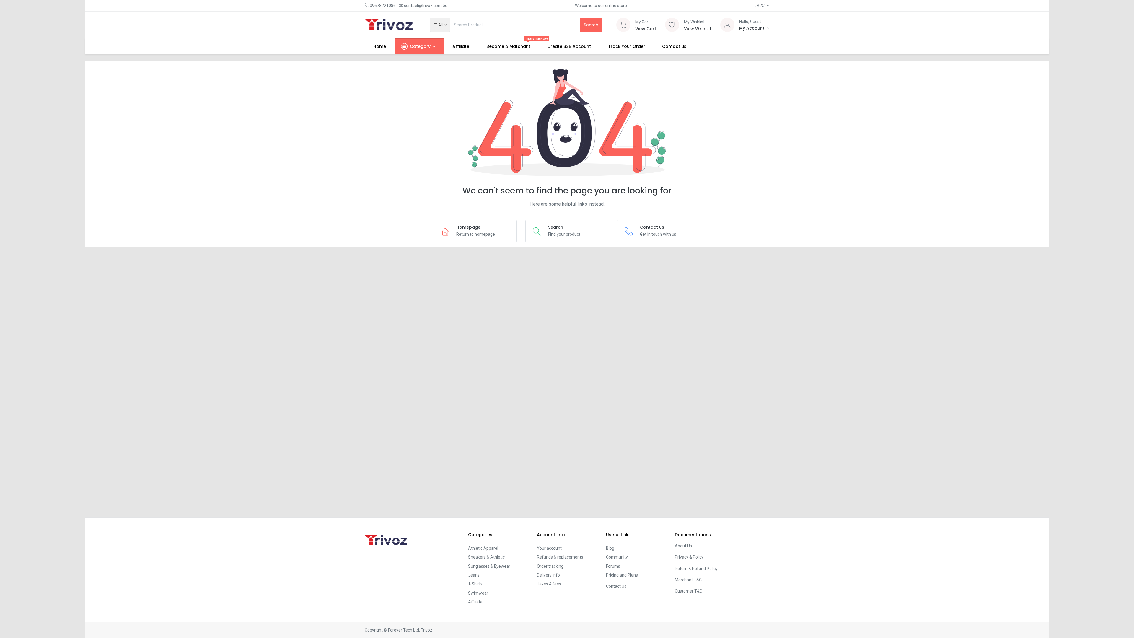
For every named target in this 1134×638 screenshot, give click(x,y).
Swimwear (478, 593)
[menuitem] (379, 46)
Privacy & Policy (689, 557)
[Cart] (623, 25)
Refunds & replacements (560, 557)
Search (591, 25)
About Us (683, 545)
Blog (610, 548)
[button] (440, 25)
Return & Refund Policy (696, 568)
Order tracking (550, 566)
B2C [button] (759, 5)
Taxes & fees (549, 584)
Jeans (474, 575)
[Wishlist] (672, 25)
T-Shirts (475, 584)
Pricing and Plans (622, 575)
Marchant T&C (688, 579)
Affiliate (475, 602)
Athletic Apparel (483, 548)
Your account (549, 548)
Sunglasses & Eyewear (489, 566)
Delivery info (548, 575)
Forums (613, 566)
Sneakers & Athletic (486, 557)
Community (617, 557)
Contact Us (616, 586)
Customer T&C (688, 591)
